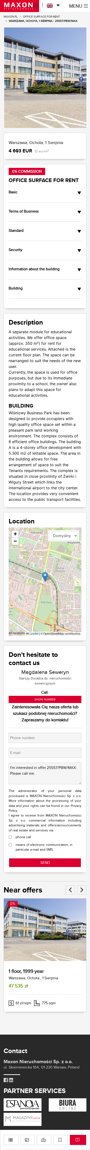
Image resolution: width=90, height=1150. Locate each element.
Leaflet (33, 633)
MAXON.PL (11, 16)
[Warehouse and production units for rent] (23, 1119)
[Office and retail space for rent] (68, 1104)
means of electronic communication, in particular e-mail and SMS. (44, 847)
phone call (23, 837)
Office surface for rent (41, 16)
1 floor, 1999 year (26, 971)
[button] (45, 577)
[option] (45, 77)
